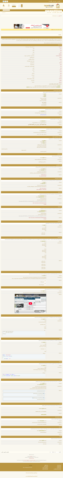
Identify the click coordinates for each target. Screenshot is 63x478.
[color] (61, 48)
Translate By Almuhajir (31, 458)
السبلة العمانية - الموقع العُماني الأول (41, 189)
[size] (61, 50)
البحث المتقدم (3, 12)
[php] (61, 73)
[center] (57, 55)
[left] (61, 55)
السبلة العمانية (59, 465)
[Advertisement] (31, 20)
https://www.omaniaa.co (43, 188)
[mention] (60, 82)
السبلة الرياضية (46, 466)
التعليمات (60, 12)
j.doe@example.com (43, 174)
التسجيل (4, 6)
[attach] (61, 80)
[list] (61, 66)
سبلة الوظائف (46, 465)
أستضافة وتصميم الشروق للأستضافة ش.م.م (31, 476)
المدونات (52, 10)
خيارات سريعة (49, 12)
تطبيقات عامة (54, 12)
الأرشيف (4, 452)
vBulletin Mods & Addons (33, 460)
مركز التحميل (47, 10)
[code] (61, 71)
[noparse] (60, 78)
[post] (61, 64)
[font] (61, 52)
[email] (61, 59)
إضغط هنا (45, 204)
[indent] (60, 57)
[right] (59, 55)
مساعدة (9, 6)
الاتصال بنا (7, 452)
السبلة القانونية (59, 466)
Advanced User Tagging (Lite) (27, 460)
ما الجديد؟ (60, 10)
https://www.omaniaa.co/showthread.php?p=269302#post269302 (37, 217)
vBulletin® (31, 456)
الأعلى (2, 452)
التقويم (58, 12)
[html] (61, 75)
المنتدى (56, 10)
